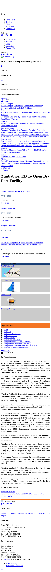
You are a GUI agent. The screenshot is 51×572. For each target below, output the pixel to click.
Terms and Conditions (14, 566)
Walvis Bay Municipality (12, 334)
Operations (5, 117)
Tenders (9, 22)
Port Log (46, 112)
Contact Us (10, 29)
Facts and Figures (8, 309)
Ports (3, 110)
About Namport (7, 103)
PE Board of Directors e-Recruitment (16, 348)
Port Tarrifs (7, 332)
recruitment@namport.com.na (10, 94)
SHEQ (22, 108)
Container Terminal (8, 130)
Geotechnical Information (33, 132)
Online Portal (21, 157)
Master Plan (18, 135)
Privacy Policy (11, 563)
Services (4, 115)
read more (5, 203)
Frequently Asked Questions (36, 146)
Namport (6, 559)
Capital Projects (29, 135)
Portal (3, 154)
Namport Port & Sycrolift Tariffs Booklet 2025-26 (20, 346)
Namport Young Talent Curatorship (23, 150)
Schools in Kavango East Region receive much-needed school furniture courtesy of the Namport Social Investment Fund (22, 244)
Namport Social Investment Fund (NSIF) (17, 344)
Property (4, 121)
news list (6, 350)
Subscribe (10, 26)
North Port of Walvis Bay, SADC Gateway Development (23, 137)
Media (3, 159)
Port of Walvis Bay (8, 112)
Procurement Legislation (20, 141)
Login (5, 170)
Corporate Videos (18, 161)
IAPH (6, 330)
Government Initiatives (10, 108)
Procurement (6, 139)
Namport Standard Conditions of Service (17, 342)
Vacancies (5, 150)
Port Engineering (7, 128)
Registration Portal (8, 157)
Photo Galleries (7, 166)
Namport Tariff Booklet (26, 513)
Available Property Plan (10, 123)
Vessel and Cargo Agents (36, 117)
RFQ (8, 24)
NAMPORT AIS (7, 266)
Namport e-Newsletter (8, 208)
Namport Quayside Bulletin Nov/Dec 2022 (15, 191)
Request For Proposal (28, 123)
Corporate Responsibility (33, 106)
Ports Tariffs (10, 20)
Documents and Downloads (21, 163)
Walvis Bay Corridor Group (13, 340)
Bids (3, 513)
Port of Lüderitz (22, 112)
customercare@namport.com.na (10, 89)
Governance (18, 106)
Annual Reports (39, 163)
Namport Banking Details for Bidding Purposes (23, 142)
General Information (15, 132)
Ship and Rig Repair (18, 117)
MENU (4, 99)
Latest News (6, 161)
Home (6, 101)
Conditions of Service (9, 119)
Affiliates (28, 108)
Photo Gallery (6, 295)
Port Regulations (35, 112)
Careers (4, 148)
